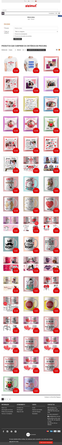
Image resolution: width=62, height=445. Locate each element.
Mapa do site (20, 411)
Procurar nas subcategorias (21, 34)
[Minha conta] (29, 1)
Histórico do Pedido (37, 409)
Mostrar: (19, 50)
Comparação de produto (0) (36, 50)
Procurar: (7, 28)
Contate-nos (20, 407)
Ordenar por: (4, 50)
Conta (33, 407)
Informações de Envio (7, 409)
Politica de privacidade (7, 411)
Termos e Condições (7, 413)
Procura (32, 19)
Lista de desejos (36, 411)
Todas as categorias (6, 32)
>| (9, 399)
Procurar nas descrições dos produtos (23, 36)
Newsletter (35, 413)
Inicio (29, 19)
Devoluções (20, 409)
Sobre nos (4, 407)
